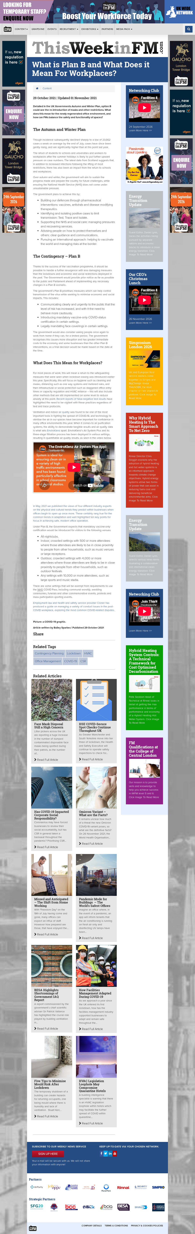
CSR (83, 661)
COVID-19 (70, 661)
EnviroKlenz (54, 430)
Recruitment (68, 29)
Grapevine (38, 29)
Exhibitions (89, 29)
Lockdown (74, 653)
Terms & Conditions (116, 1225)
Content (20, 29)
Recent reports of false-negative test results (82, 399)
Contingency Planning (49, 653)
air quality (64, 412)
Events (52, 29)
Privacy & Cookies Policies (147, 1225)
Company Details (92, 1225)
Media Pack (123, 29)
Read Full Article (47, 760)
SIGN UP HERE (48, 1154)
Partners (107, 29)
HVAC (88, 653)
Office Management (48, 661)
